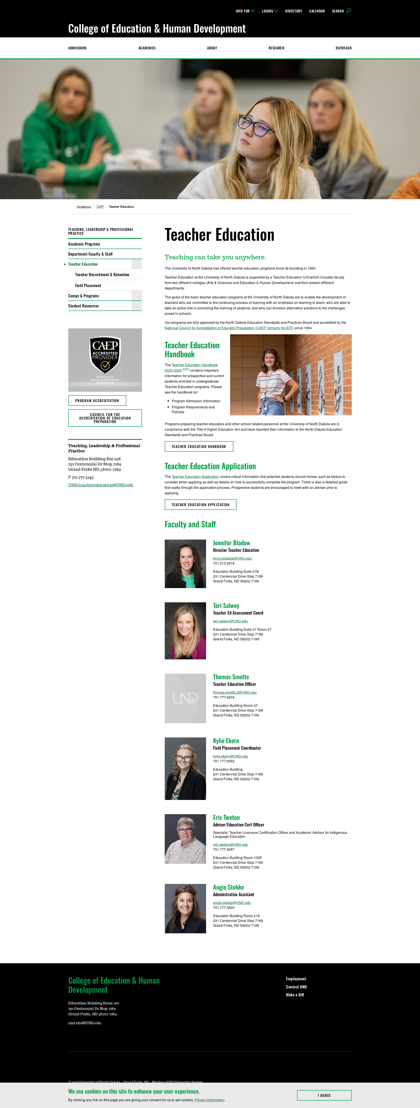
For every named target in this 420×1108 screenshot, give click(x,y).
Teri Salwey (226, 605)
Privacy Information (209, 1099)
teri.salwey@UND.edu (230, 621)
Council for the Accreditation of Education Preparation (105, 418)
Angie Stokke (228, 886)
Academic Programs (84, 244)
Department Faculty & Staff (90, 254)
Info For (243, 11)
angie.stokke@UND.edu (232, 902)
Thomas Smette (231, 676)
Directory (293, 11)
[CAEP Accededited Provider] (105, 360)
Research (276, 48)
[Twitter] (82, 1036)
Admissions (77, 48)
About (212, 48)
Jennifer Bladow (231, 542)
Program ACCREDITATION (97, 400)
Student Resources (83, 305)
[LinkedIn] (92, 1036)
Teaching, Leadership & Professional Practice (101, 231)
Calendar (317, 11)
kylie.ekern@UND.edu (230, 756)
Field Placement (88, 285)
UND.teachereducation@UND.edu (100, 485)
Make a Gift (295, 994)
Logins (267, 11)
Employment (296, 978)
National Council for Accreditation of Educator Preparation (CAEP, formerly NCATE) (229, 327)
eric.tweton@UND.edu (230, 844)
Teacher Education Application (195, 476)
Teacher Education (83, 264)
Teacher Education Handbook (199, 446)
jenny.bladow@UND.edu (232, 558)
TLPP (100, 207)
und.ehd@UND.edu (84, 1023)
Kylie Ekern (226, 740)
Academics (147, 48)
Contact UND (296, 987)
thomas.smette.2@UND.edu (235, 692)
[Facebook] (71, 1036)
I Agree (335, 1095)
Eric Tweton (226, 817)
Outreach (344, 48)
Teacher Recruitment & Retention (102, 274)
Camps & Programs (83, 295)
